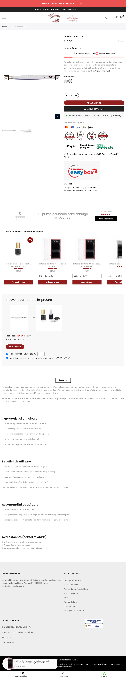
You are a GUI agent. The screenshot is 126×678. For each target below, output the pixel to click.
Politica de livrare (71, 602)
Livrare (67, 48)
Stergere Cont (70, 606)
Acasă (4, 27)
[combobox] (52, 276)
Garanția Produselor (72, 580)
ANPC (66, 597)
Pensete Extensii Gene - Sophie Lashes (80, 190)
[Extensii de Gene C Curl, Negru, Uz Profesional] (87, 249)
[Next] (57, 77)
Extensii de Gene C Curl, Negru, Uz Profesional (31, 663)
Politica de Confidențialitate (76, 589)
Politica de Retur (71, 593)
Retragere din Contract (74, 610)
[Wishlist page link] (106, 17)
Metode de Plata (71, 585)
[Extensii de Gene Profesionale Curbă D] (52, 249)
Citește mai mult (102, 71)
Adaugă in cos (18, 282)
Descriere (63, 380)
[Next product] (120, 261)
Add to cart (15, 347)
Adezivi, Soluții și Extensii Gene (85, 187)
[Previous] (6, 77)
